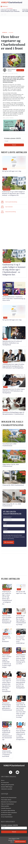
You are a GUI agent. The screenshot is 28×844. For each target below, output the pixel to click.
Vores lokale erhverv (6, 799)
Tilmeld (14, 145)
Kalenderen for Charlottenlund (8, 802)
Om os (2, 780)
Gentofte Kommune (6, 808)
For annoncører (5, 782)
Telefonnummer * (7, 517)
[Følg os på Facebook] (10, 772)
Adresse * (5, 529)
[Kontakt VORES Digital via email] (17, 772)
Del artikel (19, 70)
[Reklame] (14, 125)
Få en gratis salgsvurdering (8, 810)
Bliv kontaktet (8, 542)
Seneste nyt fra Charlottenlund (8, 797)
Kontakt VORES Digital (6, 787)
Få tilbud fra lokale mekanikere (9, 812)
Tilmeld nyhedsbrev (20, 841)
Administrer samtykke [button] (6, 789)
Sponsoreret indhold (6, 814)
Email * (5, 523)
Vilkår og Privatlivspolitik (7, 784)
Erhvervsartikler (5, 806)
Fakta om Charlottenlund (7, 804)
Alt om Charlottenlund (6, 817)
